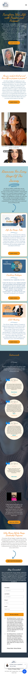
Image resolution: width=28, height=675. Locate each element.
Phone (6, 600)
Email (6, 606)
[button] (26, 5)
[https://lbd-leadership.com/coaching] (14, 310)
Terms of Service (17, 648)
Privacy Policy (10, 648)
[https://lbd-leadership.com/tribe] (14, 221)
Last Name (6, 593)
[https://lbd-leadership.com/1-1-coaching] (14, 266)
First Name (6, 587)
